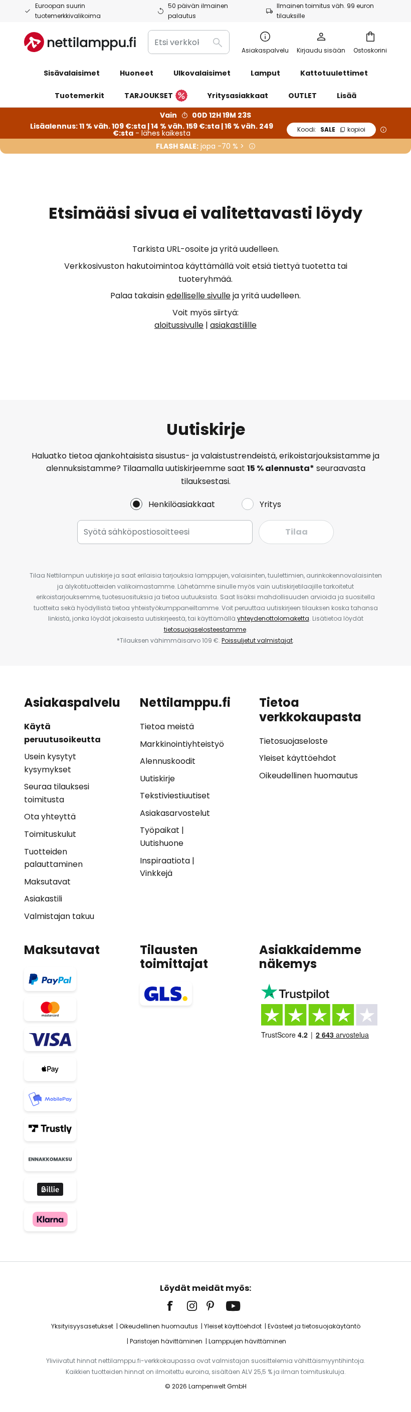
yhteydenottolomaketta (273, 618)
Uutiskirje (157, 778)
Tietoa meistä (167, 726)
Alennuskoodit (167, 761)
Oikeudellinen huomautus (308, 775)
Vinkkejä (156, 873)
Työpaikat (159, 830)
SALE (331, 129)
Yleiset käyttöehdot (297, 758)
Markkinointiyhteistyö (182, 744)
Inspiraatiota (165, 860)
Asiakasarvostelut (175, 813)
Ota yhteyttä (50, 816)
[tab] (77, 809)
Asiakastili (43, 898)
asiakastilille (233, 325)
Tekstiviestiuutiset (175, 795)
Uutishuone (161, 843)
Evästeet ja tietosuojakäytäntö (314, 1326)
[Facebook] (176, 1306)
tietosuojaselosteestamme (205, 629)
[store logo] (80, 42)
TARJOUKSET (148, 96)
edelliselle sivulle (198, 295)
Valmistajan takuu (59, 916)
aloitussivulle (178, 325)
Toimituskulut (50, 834)
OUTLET (302, 96)
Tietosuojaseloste (293, 741)
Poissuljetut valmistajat (257, 640)
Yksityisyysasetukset (82, 1326)
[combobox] (188, 42)
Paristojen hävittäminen (166, 1341)
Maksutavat (47, 881)
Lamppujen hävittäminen (247, 1341)
